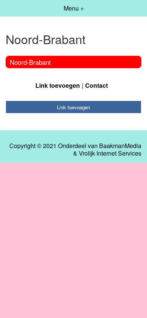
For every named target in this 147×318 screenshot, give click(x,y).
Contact (96, 85)
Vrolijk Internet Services (110, 153)
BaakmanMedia (120, 146)
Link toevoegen (57, 85)
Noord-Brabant (30, 62)
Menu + (74, 8)
